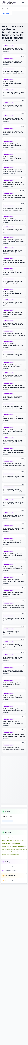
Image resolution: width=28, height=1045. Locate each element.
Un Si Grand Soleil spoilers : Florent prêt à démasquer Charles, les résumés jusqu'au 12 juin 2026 (13, 749)
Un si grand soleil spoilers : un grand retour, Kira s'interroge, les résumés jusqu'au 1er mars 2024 (13, 408)
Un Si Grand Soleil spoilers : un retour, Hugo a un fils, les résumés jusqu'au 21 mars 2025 (13, 262)
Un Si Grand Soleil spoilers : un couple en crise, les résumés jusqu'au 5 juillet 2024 (12, 366)
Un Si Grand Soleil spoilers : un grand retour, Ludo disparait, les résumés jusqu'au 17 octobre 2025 (13, 210)
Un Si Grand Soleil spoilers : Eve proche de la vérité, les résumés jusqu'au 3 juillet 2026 (13, 671)
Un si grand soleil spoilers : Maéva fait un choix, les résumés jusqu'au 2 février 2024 (14, 452)
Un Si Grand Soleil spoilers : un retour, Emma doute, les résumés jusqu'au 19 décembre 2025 (13, 197)
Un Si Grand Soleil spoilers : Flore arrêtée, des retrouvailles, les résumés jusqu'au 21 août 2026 (13, 516)
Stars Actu (6, 51)
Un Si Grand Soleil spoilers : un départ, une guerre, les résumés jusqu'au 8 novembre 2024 (13, 324)
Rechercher (5, 13)
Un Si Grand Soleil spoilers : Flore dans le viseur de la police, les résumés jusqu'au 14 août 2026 (13, 542)
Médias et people (9, 45)
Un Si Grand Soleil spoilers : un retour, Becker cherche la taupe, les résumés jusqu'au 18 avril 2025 (13, 230)
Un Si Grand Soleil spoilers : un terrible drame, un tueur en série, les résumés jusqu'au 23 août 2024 (13, 49)
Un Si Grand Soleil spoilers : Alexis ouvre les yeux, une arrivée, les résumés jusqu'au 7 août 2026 (13, 568)
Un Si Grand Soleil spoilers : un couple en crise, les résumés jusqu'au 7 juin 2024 (12, 376)
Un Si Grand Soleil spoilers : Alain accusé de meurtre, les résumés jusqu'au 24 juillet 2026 (13, 607)
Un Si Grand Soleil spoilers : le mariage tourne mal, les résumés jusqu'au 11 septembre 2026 (13, 465)
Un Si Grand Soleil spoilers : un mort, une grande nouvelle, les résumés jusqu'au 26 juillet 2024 (13, 355)
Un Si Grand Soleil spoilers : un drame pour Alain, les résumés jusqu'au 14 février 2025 (12, 272)
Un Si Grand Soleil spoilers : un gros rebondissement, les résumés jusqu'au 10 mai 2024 (13, 387)
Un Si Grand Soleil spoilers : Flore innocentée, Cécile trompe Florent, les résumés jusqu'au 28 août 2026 (14, 503)
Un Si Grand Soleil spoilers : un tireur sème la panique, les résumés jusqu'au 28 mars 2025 (12, 251)
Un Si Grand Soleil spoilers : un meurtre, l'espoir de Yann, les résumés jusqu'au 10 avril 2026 (12, 158)
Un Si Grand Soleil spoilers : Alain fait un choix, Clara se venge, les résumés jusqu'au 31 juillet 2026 (13, 431)
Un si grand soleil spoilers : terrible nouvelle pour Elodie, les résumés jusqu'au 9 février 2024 (14, 93)
